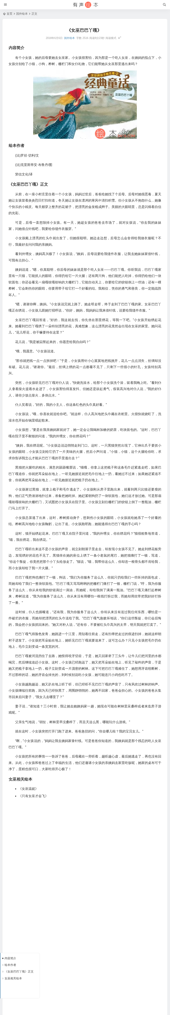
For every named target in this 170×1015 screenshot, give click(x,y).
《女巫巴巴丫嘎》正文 (19, 971)
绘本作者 (10, 965)
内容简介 (10, 958)
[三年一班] (85, 5)
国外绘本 (22, 13)
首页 (9, 13)
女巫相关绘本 (13, 978)
